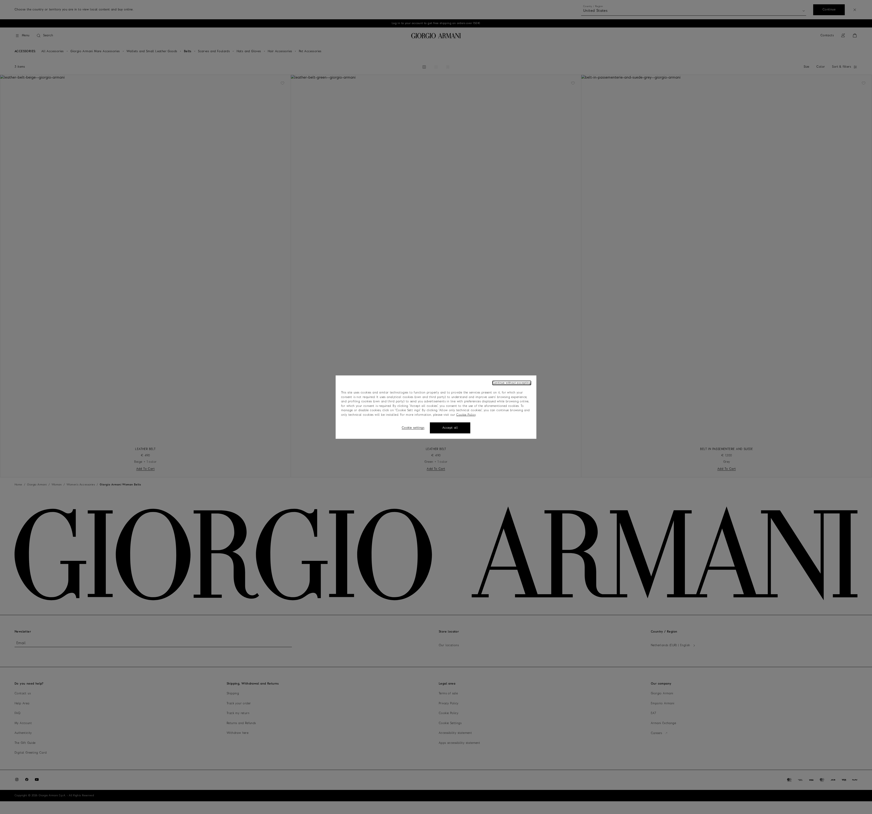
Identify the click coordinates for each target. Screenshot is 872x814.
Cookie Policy (466, 414)
